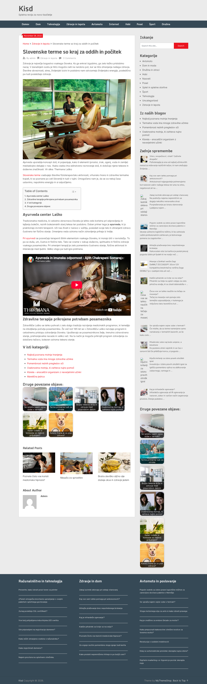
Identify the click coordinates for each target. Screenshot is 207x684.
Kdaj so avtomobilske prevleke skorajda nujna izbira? (164, 650)
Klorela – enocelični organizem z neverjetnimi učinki (54, 372)
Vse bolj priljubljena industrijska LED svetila (39, 620)
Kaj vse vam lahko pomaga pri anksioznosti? (163, 177)
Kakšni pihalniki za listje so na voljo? (166, 277)
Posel (140, 24)
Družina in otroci (150, 69)
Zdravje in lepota (75, 24)
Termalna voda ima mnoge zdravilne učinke (50, 359)
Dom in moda (149, 65)
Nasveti (146, 78)
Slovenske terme (31, 175)
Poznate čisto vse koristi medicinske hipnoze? (100, 635)
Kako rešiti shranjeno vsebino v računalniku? (39, 638)
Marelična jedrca (36, 376)
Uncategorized (150, 100)
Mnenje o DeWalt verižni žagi (163, 261)
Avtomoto (97, 24)
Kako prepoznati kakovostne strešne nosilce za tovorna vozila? (161, 631)
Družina (166, 24)
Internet (114, 24)
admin (33, 58)
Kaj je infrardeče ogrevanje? (162, 389)
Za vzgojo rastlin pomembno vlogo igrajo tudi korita (102, 645)
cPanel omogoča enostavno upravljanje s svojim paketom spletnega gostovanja (41, 600)
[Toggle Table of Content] (74, 191)
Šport (152, 24)
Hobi (127, 24)
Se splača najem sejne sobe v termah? (167, 325)
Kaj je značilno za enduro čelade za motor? (159, 620)
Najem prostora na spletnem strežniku (36, 657)
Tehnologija (53, 24)
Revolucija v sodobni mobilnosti (154, 641)
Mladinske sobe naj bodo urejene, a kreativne (166, 343)
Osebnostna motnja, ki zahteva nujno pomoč (50, 367)
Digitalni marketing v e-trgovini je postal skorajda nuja (162, 662)
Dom (38, 24)
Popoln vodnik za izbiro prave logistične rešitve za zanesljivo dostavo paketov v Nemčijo (167, 225)
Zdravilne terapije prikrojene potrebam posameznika (52, 199)
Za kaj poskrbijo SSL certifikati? (33, 611)
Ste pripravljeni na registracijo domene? (37, 629)
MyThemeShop (164, 680)
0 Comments (69, 58)
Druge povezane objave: (39, 206)
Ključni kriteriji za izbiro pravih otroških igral (167, 360)
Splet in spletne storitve (154, 87)
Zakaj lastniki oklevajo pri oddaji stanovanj (169, 195)
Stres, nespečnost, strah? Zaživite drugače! (165, 158)
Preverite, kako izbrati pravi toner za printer (38, 589)
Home (26, 43)
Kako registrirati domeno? (30, 648)
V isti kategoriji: (34, 203)
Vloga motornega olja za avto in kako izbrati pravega (163, 611)
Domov (25, 24)
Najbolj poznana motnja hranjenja (44, 354)
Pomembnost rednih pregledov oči (45, 363)
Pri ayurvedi (29, 238)
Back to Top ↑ (180, 680)
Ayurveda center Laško (38, 196)
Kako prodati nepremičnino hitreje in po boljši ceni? (102, 654)
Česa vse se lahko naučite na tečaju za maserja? (167, 293)
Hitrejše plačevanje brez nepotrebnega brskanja (167, 247)
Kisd (26, 8)
